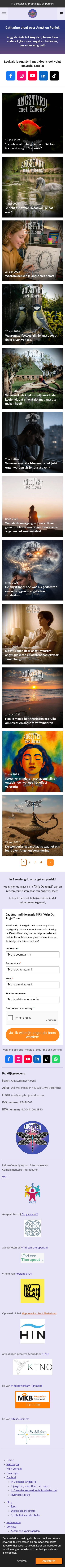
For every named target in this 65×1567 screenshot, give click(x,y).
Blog (9, 1502)
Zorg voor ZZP (29, 1214)
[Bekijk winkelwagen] (61, 13)
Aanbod (11, 1477)
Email (9, 978)
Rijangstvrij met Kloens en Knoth (30, 1486)
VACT (5, 1177)
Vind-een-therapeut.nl (34, 1247)
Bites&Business (20, 1419)
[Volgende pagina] (50, 862)
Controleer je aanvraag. (20, 1008)
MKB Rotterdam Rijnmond (26, 1386)
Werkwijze (13, 1464)
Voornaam (12, 948)
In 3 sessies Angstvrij (23, 1482)
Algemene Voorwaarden (25, 1531)
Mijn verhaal (14, 1469)
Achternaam (13, 963)
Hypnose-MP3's (20, 1495)
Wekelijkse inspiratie (23, 1511)
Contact (11, 1526)
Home (10, 1460)
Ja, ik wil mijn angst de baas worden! (32, 1035)
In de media (14, 1522)
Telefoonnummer (16, 993)
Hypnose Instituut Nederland (39, 1313)
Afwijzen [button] (22, 1561)
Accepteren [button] (48, 1561)
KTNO (45, 1354)
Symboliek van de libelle (25, 1515)
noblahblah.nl (24, 1273)
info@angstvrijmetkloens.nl (28, 1095)
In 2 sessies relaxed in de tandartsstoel (34, 1490)
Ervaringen (13, 1473)
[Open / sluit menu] (4, 13)
